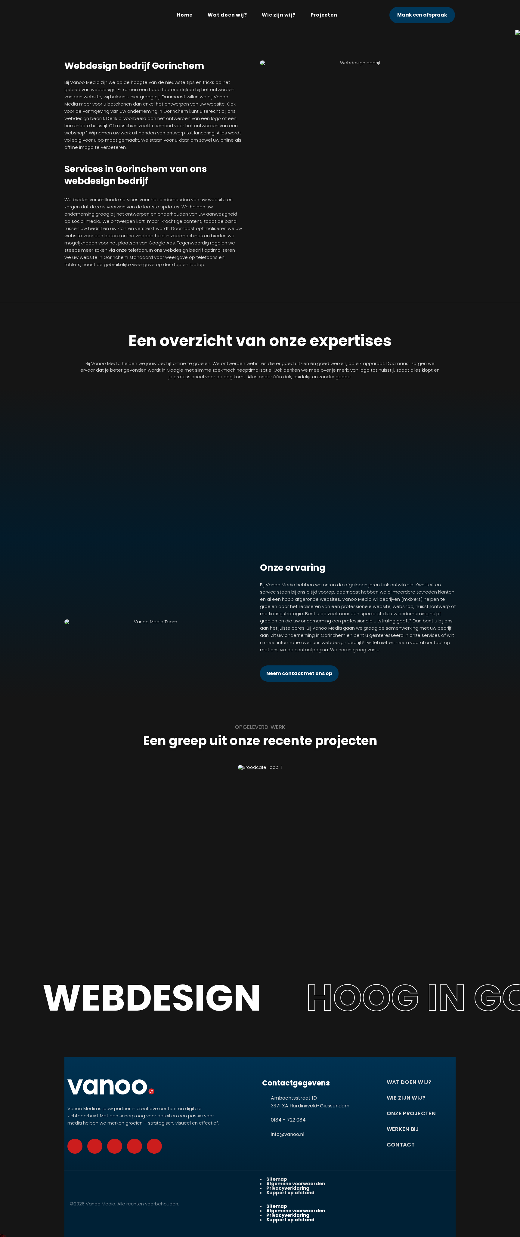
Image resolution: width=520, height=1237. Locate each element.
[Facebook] (74, 1146)
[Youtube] (114, 1146)
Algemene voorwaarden (295, 1183)
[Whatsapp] (94, 1146)
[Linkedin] (154, 1146)
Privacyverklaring (287, 1188)
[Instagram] (134, 1146)
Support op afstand (290, 1192)
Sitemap (276, 1179)
